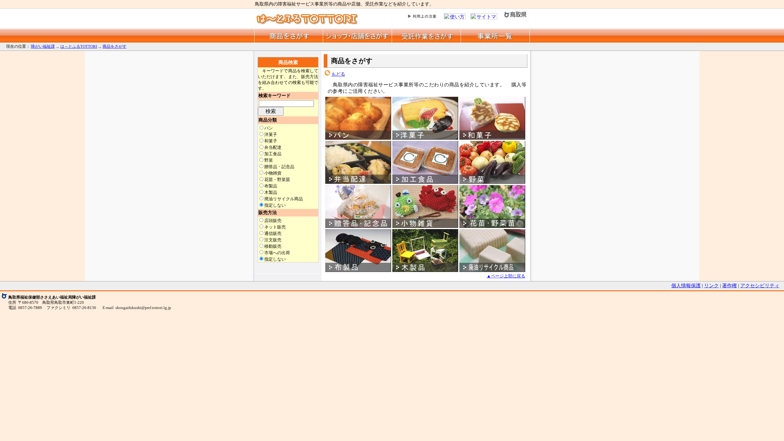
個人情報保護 (686, 285)
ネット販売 (275, 226)
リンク (711, 285)
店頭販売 (272, 220)
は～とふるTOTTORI (78, 46)
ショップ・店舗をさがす (357, 36)
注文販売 (272, 239)
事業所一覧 (495, 36)
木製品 (270, 192)
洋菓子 (270, 134)
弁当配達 (272, 147)
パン (268, 128)
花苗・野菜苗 (277, 179)
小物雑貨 (272, 173)
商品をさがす (288, 36)
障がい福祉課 (43, 46)
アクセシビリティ (759, 285)
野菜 (268, 160)
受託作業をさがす (426, 36)
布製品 (270, 185)
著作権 (729, 285)
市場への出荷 (277, 252)
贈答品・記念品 (279, 166)
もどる (338, 74)
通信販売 (272, 233)
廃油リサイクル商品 (283, 198)
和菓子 (270, 140)
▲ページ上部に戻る (506, 275)
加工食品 (272, 153)
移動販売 (272, 246)
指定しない (275, 205)
